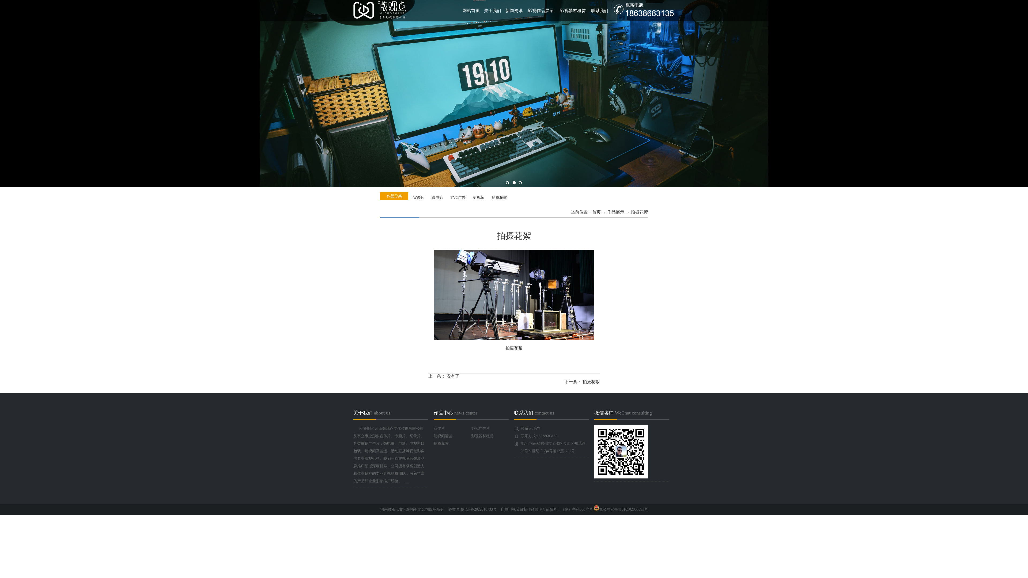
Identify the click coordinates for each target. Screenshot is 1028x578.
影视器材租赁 (573, 10)
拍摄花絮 (591, 381)
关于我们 (492, 10)
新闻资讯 (514, 10)
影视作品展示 (541, 10)
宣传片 (439, 429)
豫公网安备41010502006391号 (623, 509)
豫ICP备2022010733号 (479, 509)
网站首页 (471, 10)
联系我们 (599, 10)
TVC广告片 (480, 429)
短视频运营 (443, 436)
